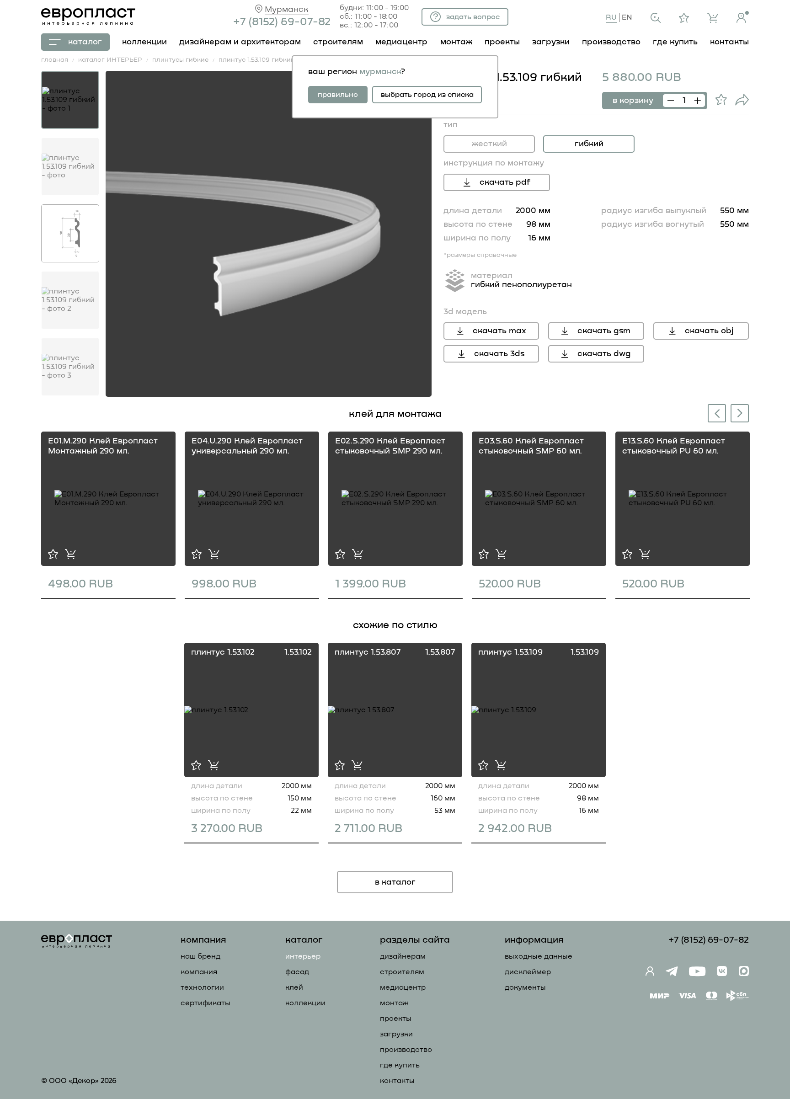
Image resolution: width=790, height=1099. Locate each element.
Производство (406, 1049)
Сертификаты (205, 1003)
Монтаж (394, 1003)
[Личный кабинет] (743, 17)
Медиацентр (401, 42)
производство (611, 42)
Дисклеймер (528, 972)
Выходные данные (538, 956)
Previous (715, 414)
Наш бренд (200, 956)
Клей (294, 987)
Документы (525, 987)
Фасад (297, 972)
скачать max (499, 331)
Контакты (397, 1080)
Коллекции (305, 1003)
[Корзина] (712, 18)
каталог (85, 42)
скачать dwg (604, 354)
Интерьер (302, 956)
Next (740, 413)
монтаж (456, 42)
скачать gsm (603, 331)
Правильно (338, 94)
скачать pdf (505, 182)
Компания (199, 972)
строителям (338, 42)
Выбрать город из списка (427, 94)
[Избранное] (684, 18)
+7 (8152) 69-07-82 (282, 21)
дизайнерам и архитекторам (240, 42)
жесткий (489, 144)
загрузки (551, 42)
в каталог (395, 882)
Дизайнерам (403, 956)
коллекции (144, 42)
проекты (502, 42)
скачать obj (709, 331)
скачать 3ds (499, 354)
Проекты (395, 1018)
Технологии (202, 987)
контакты (729, 42)
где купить (675, 42)
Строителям (402, 972)
